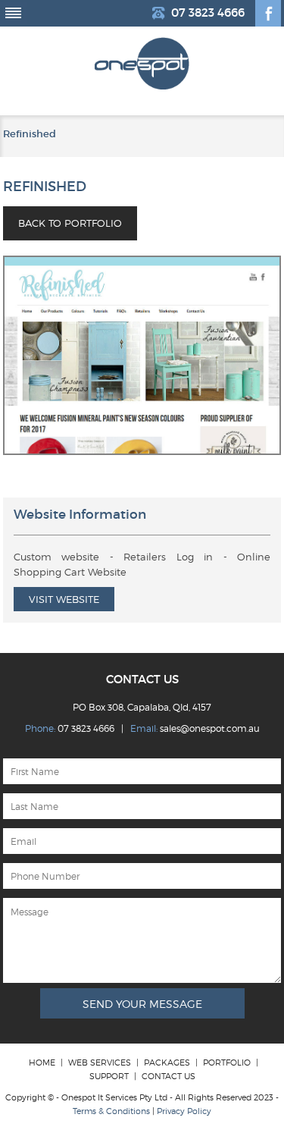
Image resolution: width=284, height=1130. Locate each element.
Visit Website (64, 599)
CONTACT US (168, 1076)
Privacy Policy (184, 1111)
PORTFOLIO (227, 1062)
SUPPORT (109, 1076)
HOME (42, 1062)
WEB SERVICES (99, 1062)
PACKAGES (167, 1062)
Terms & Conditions (111, 1111)
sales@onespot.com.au (210, 728)
